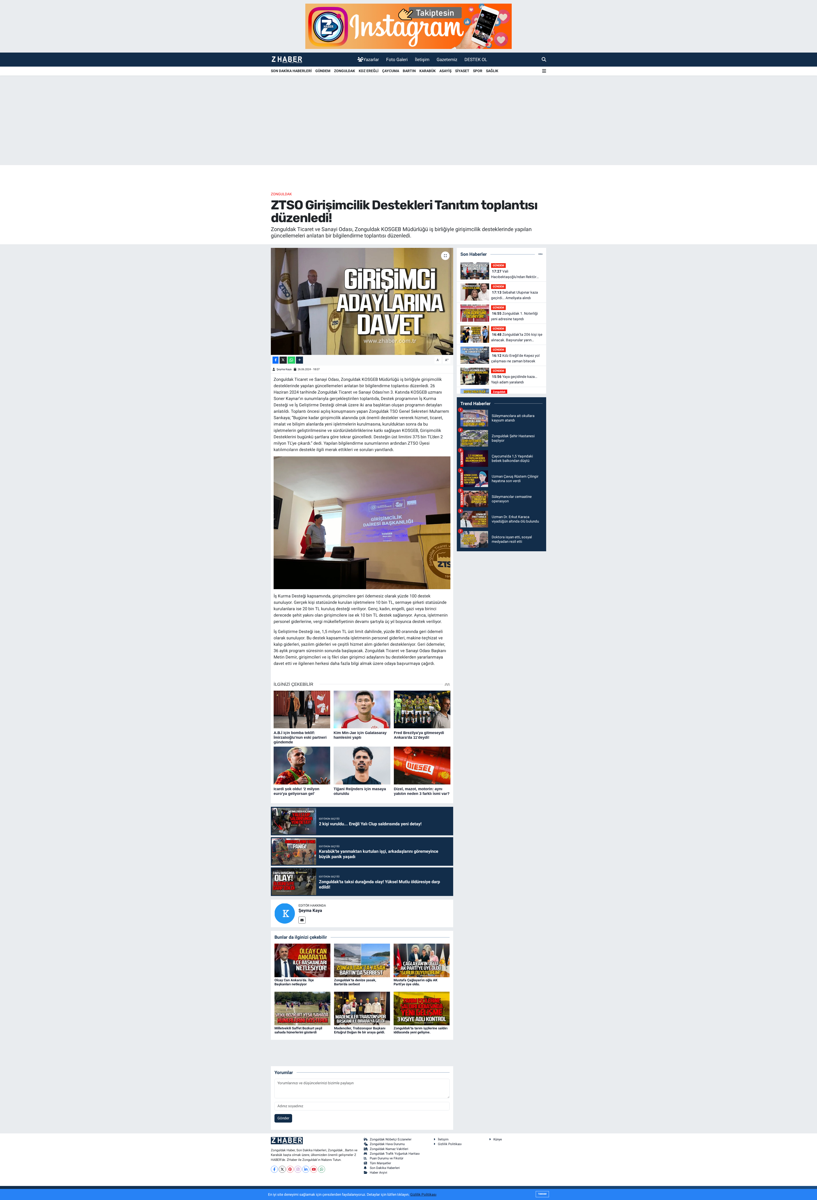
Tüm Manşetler (380, 1163)
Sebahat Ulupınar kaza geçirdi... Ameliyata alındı (514, 295)
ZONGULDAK (344, 71)
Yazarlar (371, 59)
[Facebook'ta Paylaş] (276, 360)
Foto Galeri (397, 59)
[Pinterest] (290, 1169)
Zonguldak (281, 194)
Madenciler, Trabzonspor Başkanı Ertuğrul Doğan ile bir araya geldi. (359, 1030)
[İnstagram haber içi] (408, 26)
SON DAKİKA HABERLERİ (291, 71)
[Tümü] (540, 254)
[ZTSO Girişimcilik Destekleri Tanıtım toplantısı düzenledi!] (362, 301)
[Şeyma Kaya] (284, 913)
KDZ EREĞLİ (369, 71)
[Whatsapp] (321, 1169)
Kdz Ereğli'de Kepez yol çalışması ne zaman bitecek (515, 358)
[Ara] (544, 59)
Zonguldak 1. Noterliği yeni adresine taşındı (514, 316)
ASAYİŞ (445, 71)
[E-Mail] (302, 920)
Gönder (283, 1118)
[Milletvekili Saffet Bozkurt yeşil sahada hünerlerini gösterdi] (302, 1008)
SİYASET (462, 71)
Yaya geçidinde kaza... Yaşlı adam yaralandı (514, 379)
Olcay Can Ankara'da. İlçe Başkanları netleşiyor (294, 982)
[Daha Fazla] (299, 360)
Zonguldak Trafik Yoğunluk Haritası (395, 1154)
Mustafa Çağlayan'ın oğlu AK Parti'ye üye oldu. (415, 982)
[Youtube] (313, 1169)
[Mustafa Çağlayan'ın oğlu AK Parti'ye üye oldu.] (422, 960)
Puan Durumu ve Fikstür (386, 1158)
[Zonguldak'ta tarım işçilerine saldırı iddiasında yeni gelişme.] (422, 1008)
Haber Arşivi (378, 1172)
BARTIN (409, 71)
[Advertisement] (408, 131)
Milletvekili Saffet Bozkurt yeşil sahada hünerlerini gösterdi (298, 1030)
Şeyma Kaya (284, 369)
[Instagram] (297, 1169)
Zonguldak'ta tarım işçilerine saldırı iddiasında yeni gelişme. (420, 1030)
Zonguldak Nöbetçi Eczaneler (390, 1139)
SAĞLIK (492, 71)
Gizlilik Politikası (450, 1144)
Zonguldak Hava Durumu (387, 1144)
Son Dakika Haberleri (385, 1168)
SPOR (477, 71)
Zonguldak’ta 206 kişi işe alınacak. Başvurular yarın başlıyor (516, 337)
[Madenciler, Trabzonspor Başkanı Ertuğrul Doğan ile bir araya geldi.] (362, 1008)
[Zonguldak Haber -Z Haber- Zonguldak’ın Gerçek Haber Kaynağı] (287, 59)
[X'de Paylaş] (283, 360)
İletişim (422, 59)
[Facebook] (274, 1169)
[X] (282, 1169)
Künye (497, 1139)
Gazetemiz (447, 59)
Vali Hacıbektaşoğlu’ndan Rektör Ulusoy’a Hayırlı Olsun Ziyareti (514, 274)
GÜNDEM (322, 71)
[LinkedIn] (305, 1169)
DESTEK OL (475, 59)
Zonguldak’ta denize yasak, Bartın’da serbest (355, 982)
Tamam (542, 1194)
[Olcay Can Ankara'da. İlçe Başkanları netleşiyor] (302, 960)
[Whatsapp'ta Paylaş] (291, 360)
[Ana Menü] (544, 71)
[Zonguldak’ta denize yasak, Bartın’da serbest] (362, 960)
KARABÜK (427, 71)
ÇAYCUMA (390, 71)
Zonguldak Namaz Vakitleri (389, 1149)
